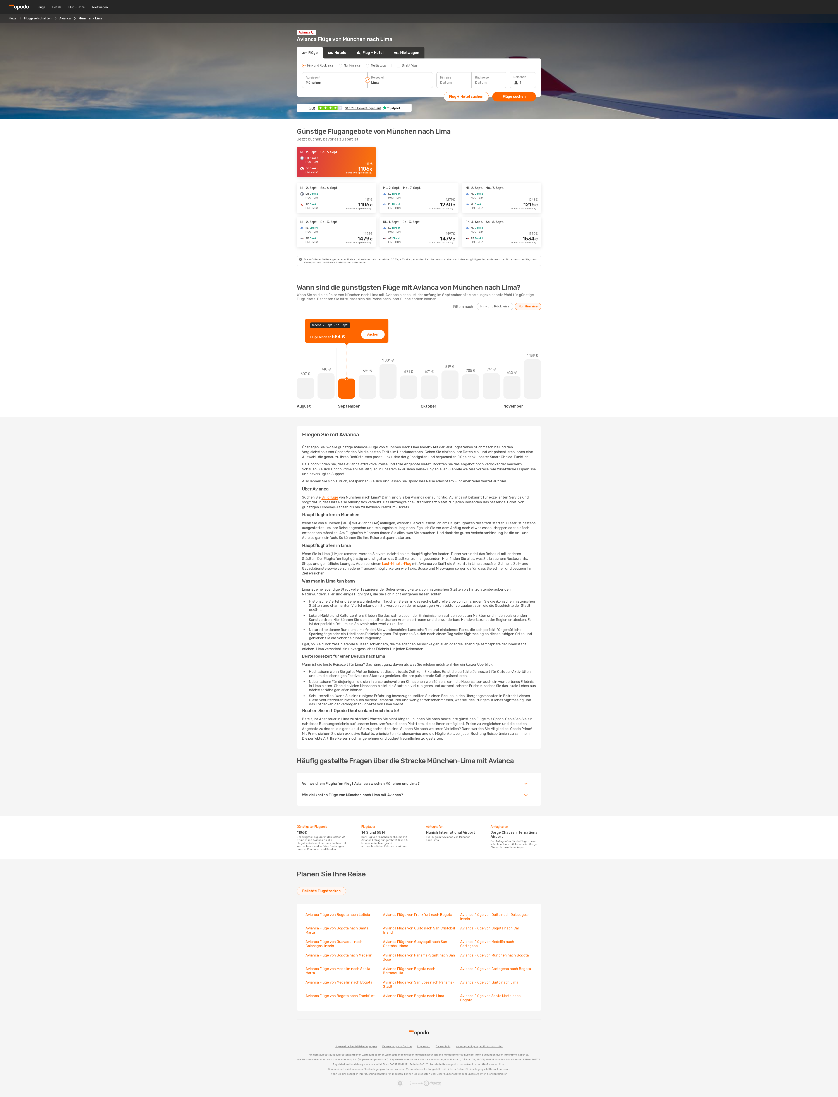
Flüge (41, 7)
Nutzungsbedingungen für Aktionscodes (479, 1046)
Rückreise (482, 77)
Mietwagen (100, 7)
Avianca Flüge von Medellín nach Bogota (339, 982)
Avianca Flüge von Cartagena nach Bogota (495, 969)
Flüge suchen (514, 96)
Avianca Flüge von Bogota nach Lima (413, 996)
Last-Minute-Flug (396, 564)
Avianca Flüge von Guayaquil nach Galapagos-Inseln (334, 944)
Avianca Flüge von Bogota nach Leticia (338, 915)
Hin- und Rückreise (494, 306)
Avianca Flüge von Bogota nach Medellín (339, 955)
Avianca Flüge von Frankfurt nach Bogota (417, 915)
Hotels (57, 7)
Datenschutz (443, 1046)
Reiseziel (377, 77)
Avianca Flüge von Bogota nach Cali (490, 928)
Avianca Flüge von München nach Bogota (494, 955)
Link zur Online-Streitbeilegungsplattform (471, 1069)
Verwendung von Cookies (397, 1046)
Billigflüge (329, 497)
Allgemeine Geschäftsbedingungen (356, 1046)
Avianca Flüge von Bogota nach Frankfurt (340, 996)
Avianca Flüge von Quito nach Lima (489, 982)
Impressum (423, 1046)
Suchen (373, 334)
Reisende (519, 77)
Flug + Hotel (77, 7)
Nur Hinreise (528, 306)
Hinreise (445, 77)
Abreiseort (313, 77)
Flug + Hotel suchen (466, 96)
